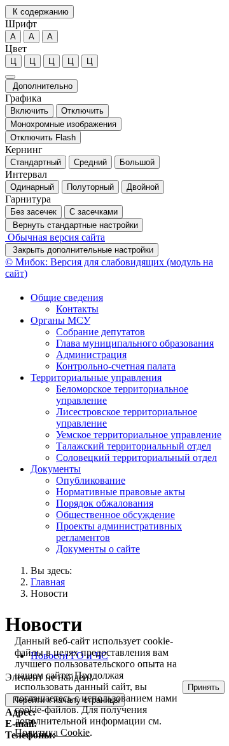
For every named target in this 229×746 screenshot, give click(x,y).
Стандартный (35, 162)
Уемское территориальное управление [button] (138, 434)
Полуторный (90, 187)
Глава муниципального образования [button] (135, 343)
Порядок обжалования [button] (104, 503)
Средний (90, 162)
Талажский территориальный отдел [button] (133, 446)
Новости (49, 593)
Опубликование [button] (90, 480)
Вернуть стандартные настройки (74, 225)
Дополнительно (41, 86)
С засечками (93, 211)
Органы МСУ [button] (60, 320)
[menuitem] (127, 303)
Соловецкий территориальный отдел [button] (136, 457)
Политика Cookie (52, 732)
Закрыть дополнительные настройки (81, 250)
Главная (48, 581)
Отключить (82, 111)
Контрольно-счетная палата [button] (116, 366)
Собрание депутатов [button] (100, 331)
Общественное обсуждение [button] (115, 514)
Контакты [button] (77, 308)
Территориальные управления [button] (96, 377)
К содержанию (39, 12)
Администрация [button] (91, 354)
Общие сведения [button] (67, 297)
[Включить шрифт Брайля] (10, 77)
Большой (137, 162)
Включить (29, 111)
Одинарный (32, 187)
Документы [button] (56, 468)
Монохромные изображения (63, 124)
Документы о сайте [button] (98, 548)
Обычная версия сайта (55, 237)
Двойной (143, 187)
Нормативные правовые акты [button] (120, 491)
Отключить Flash (43, 137)
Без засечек (33, 211)
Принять (203, 687)
